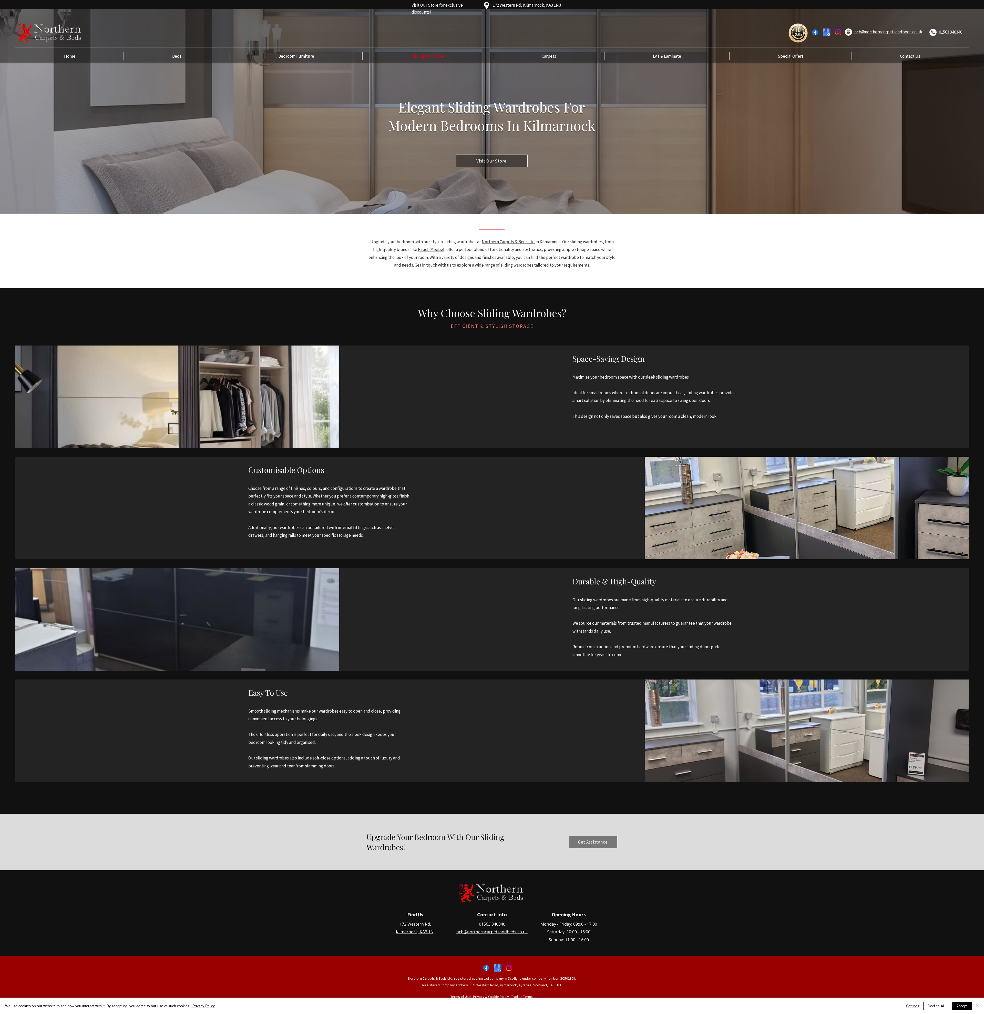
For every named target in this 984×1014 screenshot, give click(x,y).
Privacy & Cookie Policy (491, 996)
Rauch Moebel (431, 249)
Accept (961, 1005)
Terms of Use (460, 996)
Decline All (936, 1005)
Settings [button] (912, 1005)
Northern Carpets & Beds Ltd (508, 242)
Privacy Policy (203, 1005)
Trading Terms (522, 996)
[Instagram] (838, 32)
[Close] (978, 1006)
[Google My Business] (827, 32)
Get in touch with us (433, 265)
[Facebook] (815, 32)
